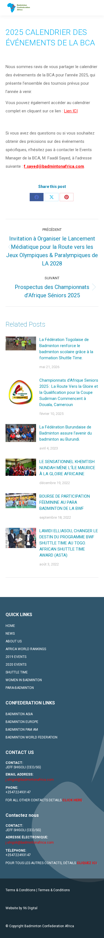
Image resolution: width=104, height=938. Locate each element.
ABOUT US (14, 641)
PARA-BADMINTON (20, 688)
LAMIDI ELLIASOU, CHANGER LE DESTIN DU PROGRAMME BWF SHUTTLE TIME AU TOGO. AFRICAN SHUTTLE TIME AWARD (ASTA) (68, 543)
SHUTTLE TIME (17, 672)
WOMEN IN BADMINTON (24, 680)
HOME (10, 626)
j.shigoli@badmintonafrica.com (30, 780)
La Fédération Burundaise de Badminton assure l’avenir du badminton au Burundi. (65, 433)
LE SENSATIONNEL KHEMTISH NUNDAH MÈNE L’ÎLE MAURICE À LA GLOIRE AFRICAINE (67, 467)
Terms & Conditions (20, 890)
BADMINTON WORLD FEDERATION (31, 737)
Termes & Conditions (54, 890)
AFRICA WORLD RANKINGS (26, 649)
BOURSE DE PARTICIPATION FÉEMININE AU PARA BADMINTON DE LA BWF (64, 502)
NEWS (10, 633)
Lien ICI (71, 110)
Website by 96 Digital (21, 908)
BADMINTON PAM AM (22, 730)
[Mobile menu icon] (95, 7)
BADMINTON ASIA (19, 714)
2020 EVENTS (16, 664)
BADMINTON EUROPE (22, 722)
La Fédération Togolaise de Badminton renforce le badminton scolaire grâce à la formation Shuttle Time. (66, 348)
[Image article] (21, 343)
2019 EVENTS (16, 657)
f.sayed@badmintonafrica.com (54, 166)
